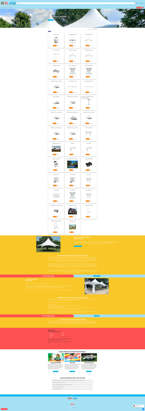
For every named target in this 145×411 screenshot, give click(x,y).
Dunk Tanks (82, 322)
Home (2, 7)
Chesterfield (55, 271)
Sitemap (76, 401)
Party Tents (59, 323)
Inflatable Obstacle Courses (52, 323)
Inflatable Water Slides (59, 322)
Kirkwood (63, 333)
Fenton (51, 337)
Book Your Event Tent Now (77, 246)
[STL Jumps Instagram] (73, 404)
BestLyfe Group (74, 407)
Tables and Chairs (64, 323)
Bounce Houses (88, 321)
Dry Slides (64, 322)
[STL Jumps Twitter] (71, 404)
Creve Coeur (51, 335)
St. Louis (63, 334)
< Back (49, 31)
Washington (63, 335)
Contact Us (11, 7)
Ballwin (51, 333)
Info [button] (7, 7)
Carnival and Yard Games (76, 322)
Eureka (51, 336)
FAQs (73, 401)
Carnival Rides (69, 322)
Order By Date (139, 7)
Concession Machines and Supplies (90, 322)
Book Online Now (96, 315)
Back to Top (72, 395)
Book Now (54, 45)
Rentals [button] (5, 7)
